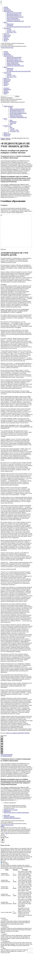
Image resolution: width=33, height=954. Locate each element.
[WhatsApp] (16, 750)
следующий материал (6, 756)
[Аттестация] (1, 248)
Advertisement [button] (4, 939)
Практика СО (7, 28)
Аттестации (10, 25)
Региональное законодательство (15, 17)
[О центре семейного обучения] (2, 248)
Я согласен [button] (3, 836)
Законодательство (8, 11)
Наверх (2, 826)
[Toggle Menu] (1, 49)
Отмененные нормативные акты (15, 21)
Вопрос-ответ (7, 35)
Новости (6, 38)
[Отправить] (16, 752)
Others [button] (2, 947)
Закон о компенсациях (12, 18)
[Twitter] (16, 742)
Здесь (6, 833)
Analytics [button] (3, 932)
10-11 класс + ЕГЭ (11, 32)
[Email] (16, 745)
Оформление (10, 24)
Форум (5, 40)
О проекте (6, 8)
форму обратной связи (7, 47)
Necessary (4, 862)
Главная (6, 7)
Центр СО (6, 33)
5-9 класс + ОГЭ (11, 31)
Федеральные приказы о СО (14, 15)
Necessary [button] (3, 861)
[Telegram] (16, 747)
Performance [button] (4, 925)
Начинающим (7, 10)
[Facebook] (16, 737)
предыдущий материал (7, 754)
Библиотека (7, 36)
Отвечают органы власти (13, 19)
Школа (5, 22)
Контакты (6, 39)
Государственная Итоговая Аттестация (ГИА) (19, 26)
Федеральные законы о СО (14, 14)
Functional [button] (3, 918)
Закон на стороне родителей (14, 12)
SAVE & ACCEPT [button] (5, 952)
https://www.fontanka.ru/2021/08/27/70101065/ (18, 733)
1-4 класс (9, 29)
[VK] (16, 740)
